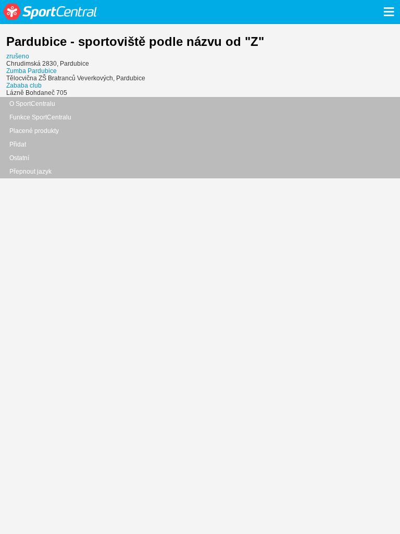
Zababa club (24, 85)
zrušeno (17, 56)
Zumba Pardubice (31, 71)
